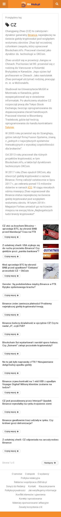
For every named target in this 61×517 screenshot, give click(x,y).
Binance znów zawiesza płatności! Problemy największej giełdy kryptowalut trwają (27, 305)
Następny (48, 463)
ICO (30, 187)
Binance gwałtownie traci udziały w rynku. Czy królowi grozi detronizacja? (27, 422)
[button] (4, 4)
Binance (32, 35)
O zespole (30, 474)
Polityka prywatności (15, 490)
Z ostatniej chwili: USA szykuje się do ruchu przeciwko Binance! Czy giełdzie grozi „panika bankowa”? (21, 248)
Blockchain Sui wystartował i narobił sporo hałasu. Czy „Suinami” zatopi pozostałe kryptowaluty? (30, 344)
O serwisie (17, 474)
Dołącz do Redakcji (15, 486)
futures (9, 127)
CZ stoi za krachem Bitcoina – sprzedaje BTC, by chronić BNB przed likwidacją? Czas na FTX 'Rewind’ (19, 230)
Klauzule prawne (47, 486)
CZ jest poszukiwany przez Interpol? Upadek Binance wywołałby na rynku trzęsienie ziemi (27, 402)
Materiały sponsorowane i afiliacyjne (30, 503)
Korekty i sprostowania (30, 498)
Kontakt (32, 486)
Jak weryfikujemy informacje (42, 490)
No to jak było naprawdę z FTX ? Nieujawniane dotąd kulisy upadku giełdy (27, 363)
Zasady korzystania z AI (30, 507)
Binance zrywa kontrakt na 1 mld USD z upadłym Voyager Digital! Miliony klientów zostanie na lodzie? (29, 384)
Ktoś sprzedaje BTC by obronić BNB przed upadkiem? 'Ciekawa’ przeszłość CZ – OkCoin (20, 267)
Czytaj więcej (10, 237)
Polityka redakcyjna (30, 478)
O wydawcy (43, 474)
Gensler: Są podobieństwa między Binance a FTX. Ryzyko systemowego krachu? (29, 286)
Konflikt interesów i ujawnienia (30, 494)
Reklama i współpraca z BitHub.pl (30, 482)
